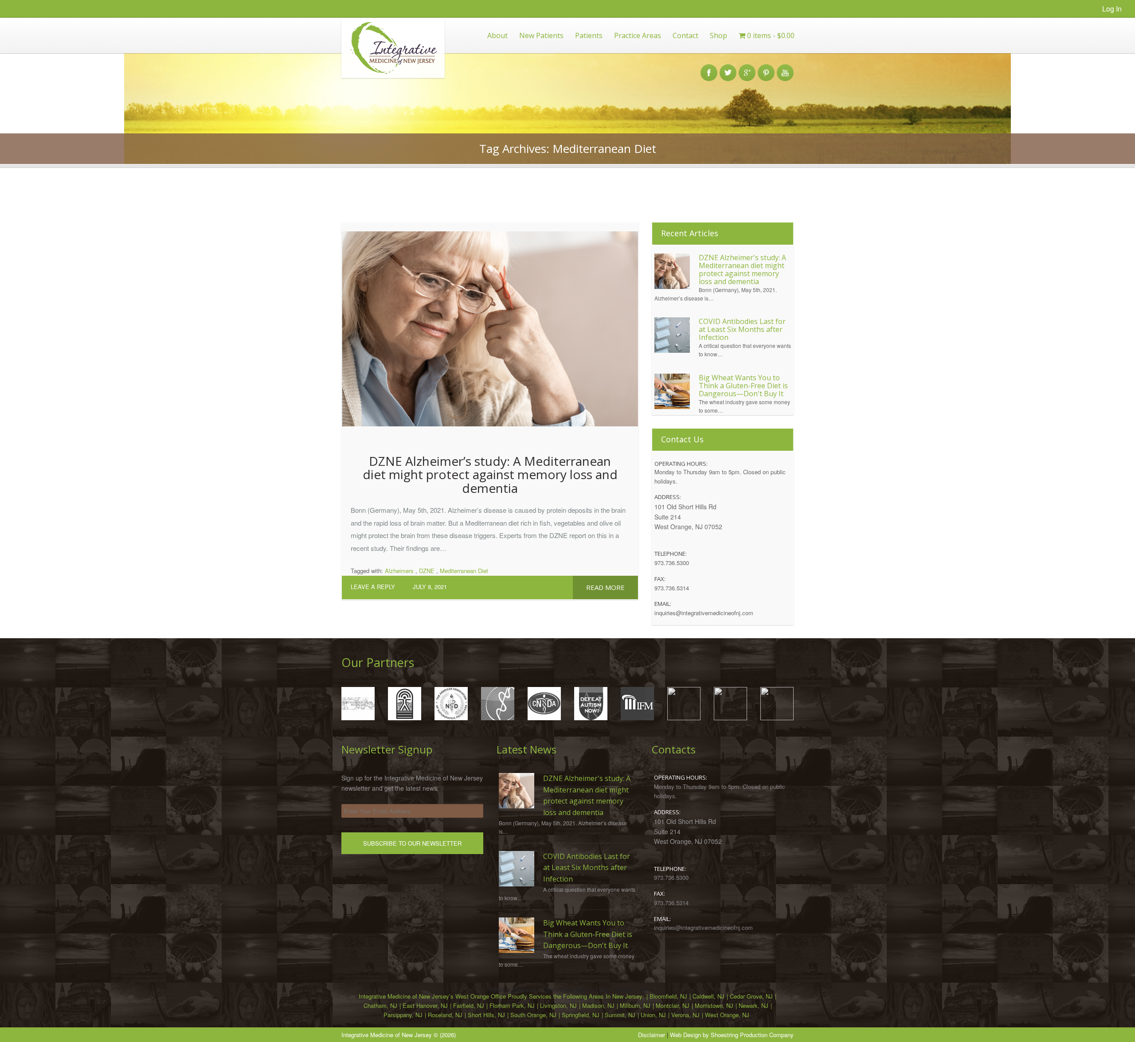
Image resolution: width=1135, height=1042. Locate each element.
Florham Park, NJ (512, 1005)
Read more (605, 587)
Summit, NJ (620, 1015)
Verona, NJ (685, 1015)
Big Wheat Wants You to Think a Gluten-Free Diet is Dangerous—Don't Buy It (743, 385)
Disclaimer (651, 1034)
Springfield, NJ (580, 1015)
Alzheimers (399, 570)
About (497, 35)
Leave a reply (373, 586)
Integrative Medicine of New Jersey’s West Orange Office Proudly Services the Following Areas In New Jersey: (501, 996)
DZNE (426, 570)
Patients (589, 35)
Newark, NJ (753, 1005)
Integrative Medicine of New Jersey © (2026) (398, 1034)
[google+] (747, 67)
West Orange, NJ (727, 1015)
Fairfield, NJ (468, 1005)
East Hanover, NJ (425, 1005)
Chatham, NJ (380, 1005)
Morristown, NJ (714, 1005)
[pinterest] (766, 67)
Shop (718, 35)
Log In (1112, 9)
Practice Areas (637, 35)
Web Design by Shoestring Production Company (732, 1034)
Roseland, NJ (445, 1015)
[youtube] (785, 67)
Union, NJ (653, 1015)
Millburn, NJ (635, 1005)
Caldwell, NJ (708, 996)
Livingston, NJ (558, 1005)
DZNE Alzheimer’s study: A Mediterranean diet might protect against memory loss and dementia (490, 475)
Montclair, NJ (672, 1005)
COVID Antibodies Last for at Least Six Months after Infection (742, 329)
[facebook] (709, 67)
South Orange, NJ (533, 1015)
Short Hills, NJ (486, 1015)
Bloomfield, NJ (668, 996)
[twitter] (728, 67)
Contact (685, 35)
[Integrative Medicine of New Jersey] (390, 75)
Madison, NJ (598, 1005)
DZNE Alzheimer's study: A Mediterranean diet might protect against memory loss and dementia (742, 269)
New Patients (541, 35)
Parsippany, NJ (403, 1015)
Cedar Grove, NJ (751, 996)
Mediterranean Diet (464, 570)
